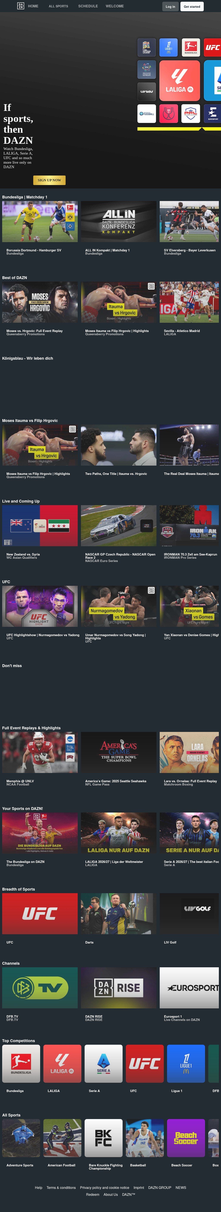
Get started (192, 6)
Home (33, 6)
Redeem (92, 1194)
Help (38, 1187)
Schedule (88, 6)
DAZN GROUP (159, 1187)
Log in (170, 6)
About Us (111, 1194)
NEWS (181, 1187)
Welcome (115, 6)
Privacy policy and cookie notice (104, 1187)
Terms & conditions (61, 1187)
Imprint (139, 1187)
